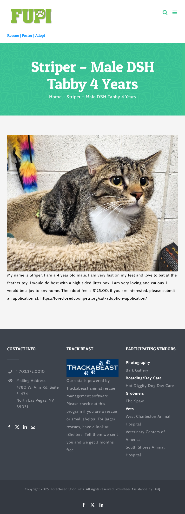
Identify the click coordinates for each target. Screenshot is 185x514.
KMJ (157, 489)
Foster (27, 35)
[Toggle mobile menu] (175, 12)
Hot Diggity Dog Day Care (150, 385)
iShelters (74, 434)
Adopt (40, 35)
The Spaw (135, 401)
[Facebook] (9, 427)
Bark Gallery (137, 370)
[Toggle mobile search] (165, 12)
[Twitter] (17, 427)
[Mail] (33, 427)
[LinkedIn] (25, 427)
